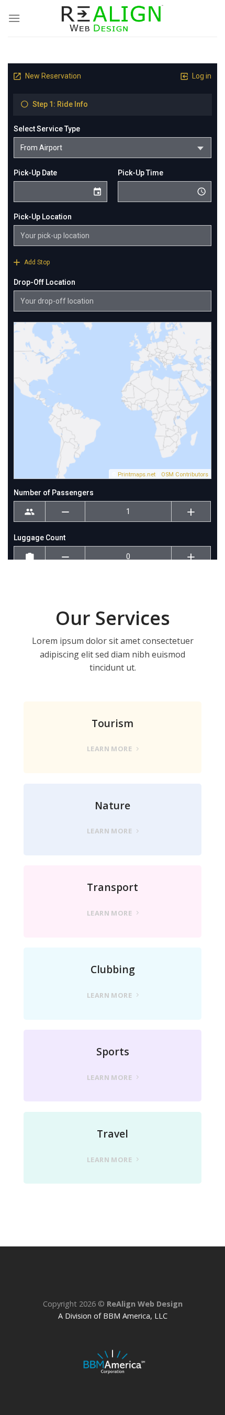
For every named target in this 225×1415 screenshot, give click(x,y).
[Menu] (14, 18)
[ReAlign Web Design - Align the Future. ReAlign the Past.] (112, 19)
